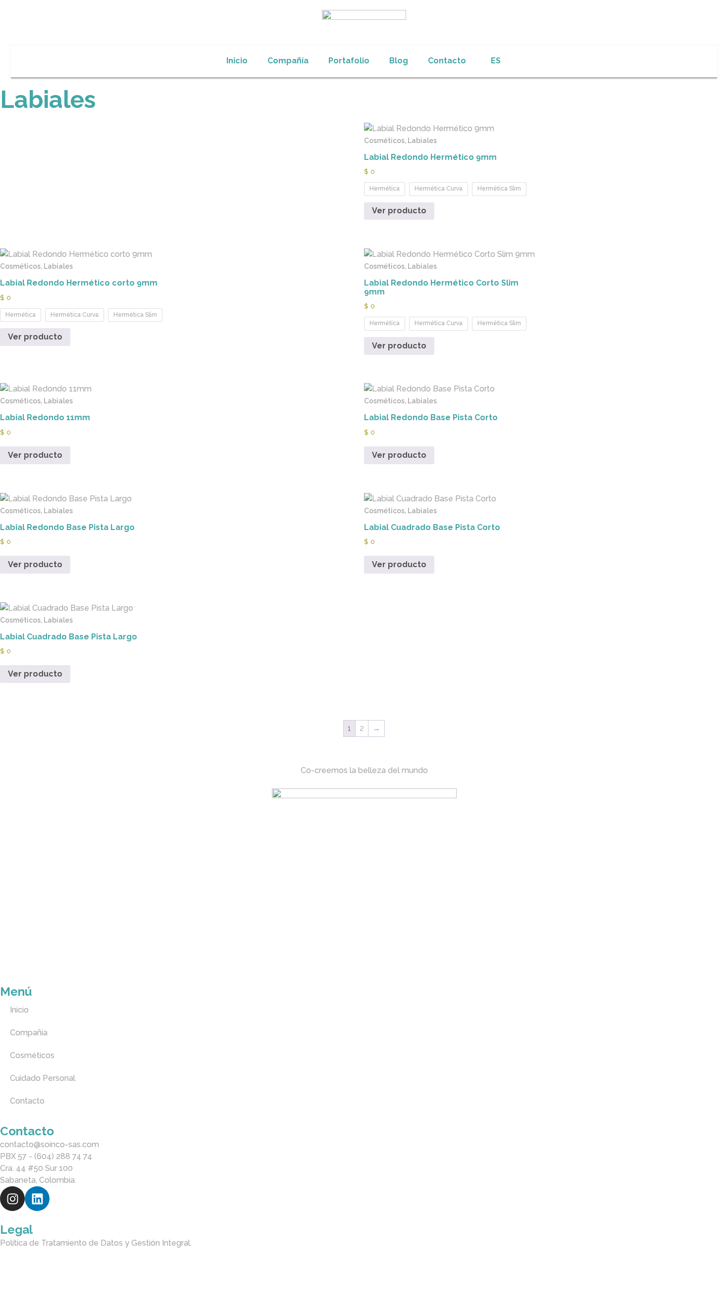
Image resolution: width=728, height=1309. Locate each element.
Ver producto (399, 210)
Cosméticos (32, 1055)
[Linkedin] (37, 1198)
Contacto (447, 60)
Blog (398, 60)
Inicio (237, 60)
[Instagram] (12, 1198)
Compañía (288, 60)
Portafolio (348, 60)
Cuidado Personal (42, 1078)
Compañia (29, 1032)
